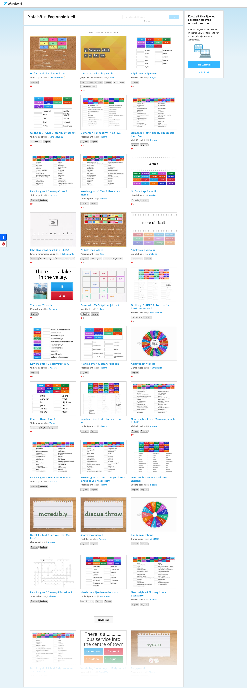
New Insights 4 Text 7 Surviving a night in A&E (153, 420)
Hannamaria (156, 367)
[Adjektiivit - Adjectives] (154, 53)
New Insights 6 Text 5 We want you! (50, 477)
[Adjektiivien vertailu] (154, 229)
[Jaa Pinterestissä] (3, 244)
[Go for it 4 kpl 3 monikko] (154, 171)
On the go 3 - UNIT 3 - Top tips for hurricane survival (150, 306)
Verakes (152, 195)
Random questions (142, 535)
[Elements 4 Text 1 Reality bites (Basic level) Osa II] (154, 112)
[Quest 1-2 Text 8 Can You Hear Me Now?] (53, 514)
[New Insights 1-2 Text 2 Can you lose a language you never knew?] (103, 457)
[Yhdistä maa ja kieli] (103, 229)
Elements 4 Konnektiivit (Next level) (101, 132)
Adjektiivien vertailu (143, 250)
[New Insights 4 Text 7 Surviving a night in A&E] (154, 398)
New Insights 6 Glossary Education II (51, 592)
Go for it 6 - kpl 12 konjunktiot (47, 73)
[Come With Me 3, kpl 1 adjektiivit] (103, 285)
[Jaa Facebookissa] (3, 237)
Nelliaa (100, 309)
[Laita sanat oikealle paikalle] (103, 53)
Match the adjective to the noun (99, 592)
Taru (112, 77)
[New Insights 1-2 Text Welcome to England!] (154, 457)
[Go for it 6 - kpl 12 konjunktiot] (53, 53)
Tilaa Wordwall (204, 64)
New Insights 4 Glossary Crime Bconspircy (149, 594)
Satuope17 (105, 596)
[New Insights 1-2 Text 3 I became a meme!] (103, 171)
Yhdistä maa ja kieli (91, 250)
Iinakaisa (153, 254)
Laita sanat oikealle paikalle (96, 73)
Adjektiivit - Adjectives (144, 73)
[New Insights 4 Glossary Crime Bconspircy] (154, 572)
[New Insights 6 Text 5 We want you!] (53, 457)
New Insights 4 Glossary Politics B (99, 363)
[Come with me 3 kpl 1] (53, 398)
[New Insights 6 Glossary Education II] (53, 572)
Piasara (103, 136)
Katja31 (154, 77)
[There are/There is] (53, 285)
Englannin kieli (61, 16)
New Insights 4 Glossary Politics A (49, 363)
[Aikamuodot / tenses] (154, 343)
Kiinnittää (204, 72)
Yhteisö (35, 16)
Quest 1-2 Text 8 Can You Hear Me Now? (50, 536)
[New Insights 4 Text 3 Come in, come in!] (103, 398)
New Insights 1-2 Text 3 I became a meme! (100, 193)
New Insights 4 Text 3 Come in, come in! (102, 420)
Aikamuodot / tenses (143, 363)
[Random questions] (154, 514)
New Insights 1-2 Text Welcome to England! (151, 479)
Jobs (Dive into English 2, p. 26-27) (49, 250)
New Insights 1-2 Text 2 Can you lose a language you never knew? (102, 479)
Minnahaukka (56, 136)
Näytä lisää (103, 619)
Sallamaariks (68, 254)
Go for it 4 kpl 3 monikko (145, 191)
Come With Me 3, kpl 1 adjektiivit (99, 305)
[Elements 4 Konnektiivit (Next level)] (103, 112)
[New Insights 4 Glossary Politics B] (103, 343)
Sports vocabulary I (91, 535)
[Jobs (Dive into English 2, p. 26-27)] (53, 229)
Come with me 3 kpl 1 (42, 419)
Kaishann (52, 309)
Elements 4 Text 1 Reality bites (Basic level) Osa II (153, 134)
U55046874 (155, 539)
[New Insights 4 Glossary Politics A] (53, 343)
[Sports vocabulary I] (103, 514)
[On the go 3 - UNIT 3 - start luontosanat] (53, 112)
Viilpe (52, 423)
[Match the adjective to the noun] (103, 572)
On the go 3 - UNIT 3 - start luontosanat (52, 132)
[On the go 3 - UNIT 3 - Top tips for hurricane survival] (154, 285)
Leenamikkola (56, 77)
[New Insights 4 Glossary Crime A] (53, 171)
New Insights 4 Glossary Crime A (48, 191)
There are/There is (41, 305)
